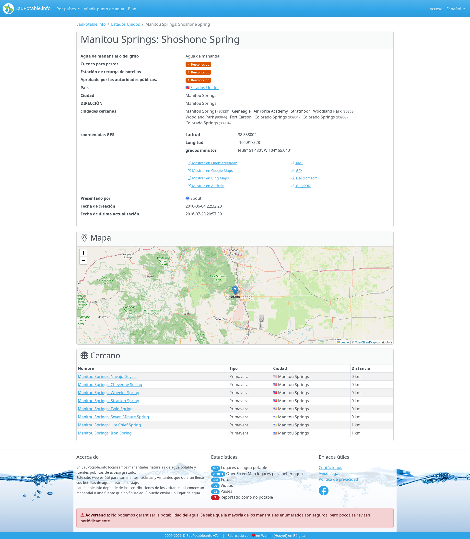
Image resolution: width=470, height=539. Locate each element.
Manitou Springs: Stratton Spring (108, 400)
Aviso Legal (329, 473)
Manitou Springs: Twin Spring (105, 408)
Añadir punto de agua (104, 9)
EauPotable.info (32, 8)
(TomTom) (307, 178)
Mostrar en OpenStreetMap (214, 163)
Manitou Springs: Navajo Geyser (107, 376)
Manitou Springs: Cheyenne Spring (110, 384)
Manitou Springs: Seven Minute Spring (113, 417)
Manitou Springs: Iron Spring (105, 433)
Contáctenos (330, 467)
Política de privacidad (338, 479)
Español (454, 9)
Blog (132, 9)
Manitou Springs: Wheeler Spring (108, 392)
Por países (67, 9)
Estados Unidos (125, 24)
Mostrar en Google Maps (212, 170)
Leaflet (345, 342)
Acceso (436, 9)
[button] (235, 290)
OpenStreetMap (365, 342)
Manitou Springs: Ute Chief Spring (109, 425)
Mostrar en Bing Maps (210, 178)
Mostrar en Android (207, 185)
